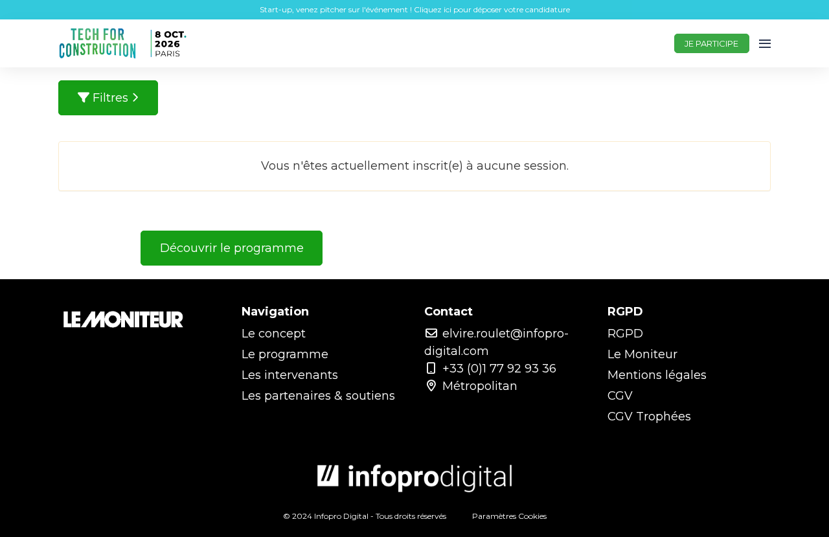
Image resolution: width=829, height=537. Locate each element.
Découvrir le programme (232, 248)
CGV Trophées (649, 416)
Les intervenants (290, 375)
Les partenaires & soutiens (318, 396)
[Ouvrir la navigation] (765, 43)
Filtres (110, 98)
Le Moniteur (642, 354)
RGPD (625, 333)
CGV (620, 396)
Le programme (285, 354)
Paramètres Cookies (509, 516)
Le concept (274, 333)
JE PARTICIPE (711, 43)
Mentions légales (657, 375)
